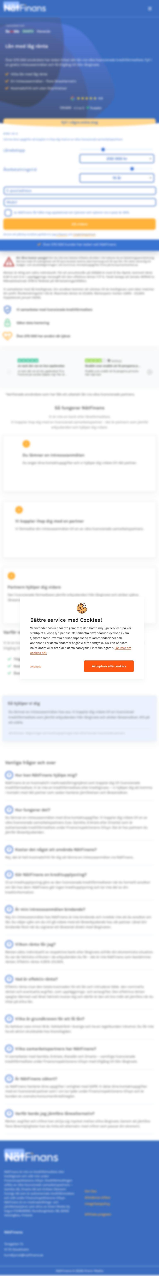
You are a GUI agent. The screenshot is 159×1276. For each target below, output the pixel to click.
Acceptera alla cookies (109, 666)
